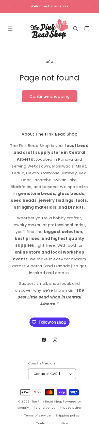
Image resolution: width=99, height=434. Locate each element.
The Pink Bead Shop (46, 401)
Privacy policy (71, 408)
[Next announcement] (89, 6)
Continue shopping (49, 96)
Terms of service (37, 415)
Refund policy (44, 408)
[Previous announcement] (9, 6)
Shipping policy (67, 415)
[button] (10, 28)
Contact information (52, 423)
